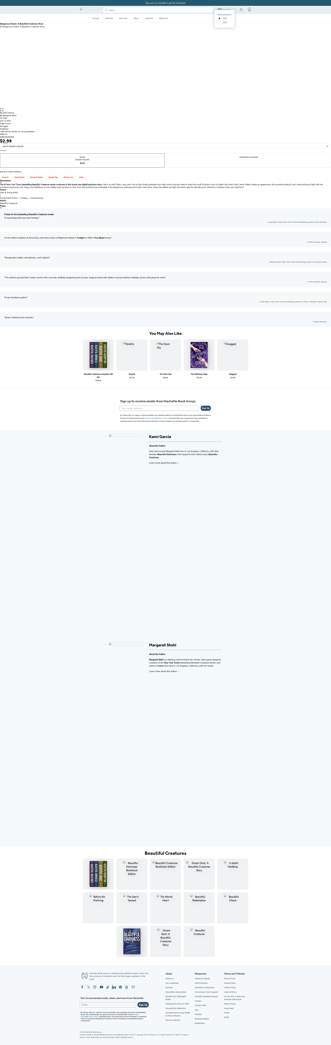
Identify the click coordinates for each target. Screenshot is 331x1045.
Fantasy (24, 197)
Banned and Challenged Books (176, 998)
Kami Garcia (8, 112)
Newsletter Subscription (176, 991)
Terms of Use (229, 978)
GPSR (226, 1017)
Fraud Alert (229, 1008)
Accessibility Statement (176, 1008)
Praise (3, 206)
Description (5, 180)
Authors (109, 18)
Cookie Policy (230, 987)
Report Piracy (230, 1003)
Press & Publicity (173, 1020)
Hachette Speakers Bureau (206, 996)
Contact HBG (200, 1005)
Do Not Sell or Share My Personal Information (234, 998)
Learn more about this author (163, 462)
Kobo (81, 177)
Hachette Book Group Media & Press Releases (178, 1014)
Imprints (149, 18)
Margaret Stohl (9, 115)
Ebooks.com (68, 177)
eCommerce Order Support (206, 991)
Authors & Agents (202, 978)
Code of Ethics (230, 991)
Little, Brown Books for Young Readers (17, 131)
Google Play (53, 177)
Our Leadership (172, 983)
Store (136, 18)
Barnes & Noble (36, 177)
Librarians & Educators (204, 987)
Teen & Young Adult (9, 192)
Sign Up (206, 408)
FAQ (196, 1009)
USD (225, 18)
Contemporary (36, 197)
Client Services (201, 983)
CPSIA (227, 1012)
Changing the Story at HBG (177, 1003)
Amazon (5, 177)
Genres (95, 18)
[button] (165, 109)
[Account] (241, 10)
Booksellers (200, 1023)
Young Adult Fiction (9, 197)
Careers (198, 1000)
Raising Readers (202, 1018)
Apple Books (19, 177)
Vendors (198, 1014)
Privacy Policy (230, 983)
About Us (163, 18)
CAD (225, 22)
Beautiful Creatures (8, 203)
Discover (123, 18)
